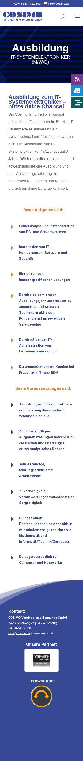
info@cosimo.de (19, 633)
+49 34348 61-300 (29, 3)
